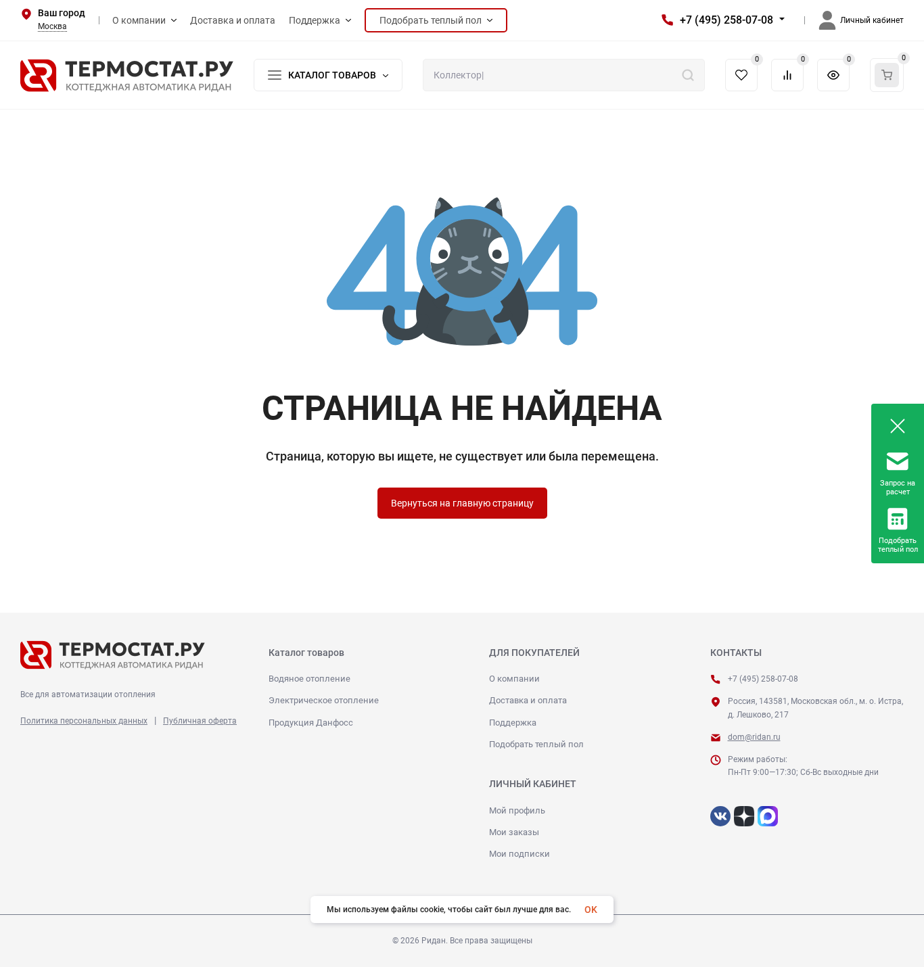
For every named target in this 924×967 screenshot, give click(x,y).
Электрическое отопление (324, 700)
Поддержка (512, 722)
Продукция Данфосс (311, 722)
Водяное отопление (309, 679)
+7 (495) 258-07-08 (726, 20)
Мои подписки (519, 854)
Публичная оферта (200, 721)
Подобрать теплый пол (536, 744)
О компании (514, 679)
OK (590, 909)
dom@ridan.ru (754, 737)
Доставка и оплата (528, 700)
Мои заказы (514, 832)
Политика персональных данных (83, 721)
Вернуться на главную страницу (462, 503)
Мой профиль (517, 810)
